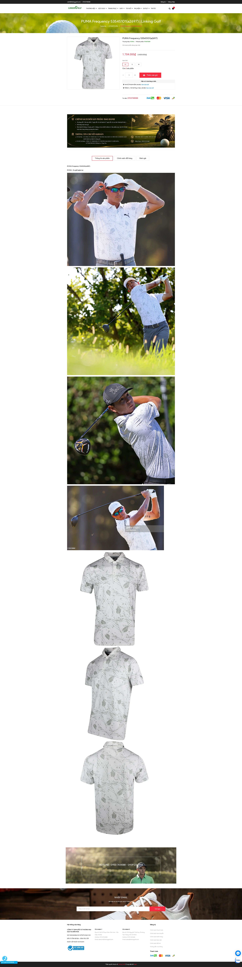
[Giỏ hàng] (173, 8)
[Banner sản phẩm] (121, 130)
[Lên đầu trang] (238, 946)
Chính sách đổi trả (155, 943)
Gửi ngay (157, 909)
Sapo (135, 964)
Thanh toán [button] (154, 951)
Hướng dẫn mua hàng (156, 946)
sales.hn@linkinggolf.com (106, 939)
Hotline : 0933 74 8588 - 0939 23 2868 (121, 864)
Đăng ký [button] (153, 925)
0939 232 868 (131, 937)
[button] (107, 924)
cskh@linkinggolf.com (73, 2)
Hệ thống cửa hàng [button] (74, 925)
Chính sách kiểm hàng (156, 937)
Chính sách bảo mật (156, 940)
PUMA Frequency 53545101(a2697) (78, 166)
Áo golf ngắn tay (78, 170)
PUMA (69, 170)
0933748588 (86, 2)
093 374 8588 (103, 937)
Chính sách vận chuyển (157, 933)
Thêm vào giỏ (152, 75)
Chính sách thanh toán (156, 930)
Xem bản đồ (145, 84)
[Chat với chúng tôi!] (238, 953)
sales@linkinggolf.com (132, 939)
